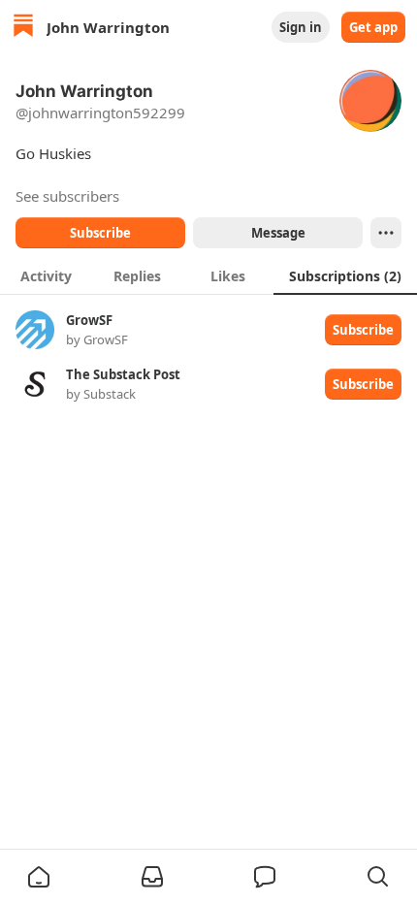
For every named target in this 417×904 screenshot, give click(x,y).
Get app (373, 27)
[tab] (45, 275)
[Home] (23, 28)
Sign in (300, 27)
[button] (38, 876)
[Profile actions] (385, 232)
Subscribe (100, 233)
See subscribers (67, 196)
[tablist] (208, 275)
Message (278, 233)
